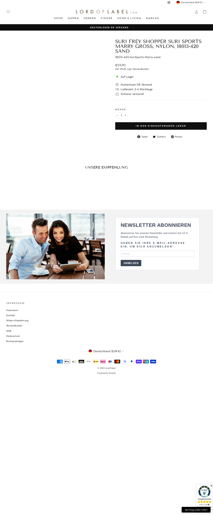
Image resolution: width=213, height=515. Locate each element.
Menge (120, 109)
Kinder (107, 18)
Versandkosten (141, 68)
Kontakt (10, 315)
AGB (8, 330)
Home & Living (129, 18)
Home (58, 18)
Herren (90, 18)
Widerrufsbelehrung (17, 320)
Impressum (12, 310)
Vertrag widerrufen (196, 509)
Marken (152, 18)
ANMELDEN (130, 263)
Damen (73, 18)
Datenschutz (13, 336)
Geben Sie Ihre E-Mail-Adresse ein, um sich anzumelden (153, 245)
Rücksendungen (15, 341)
